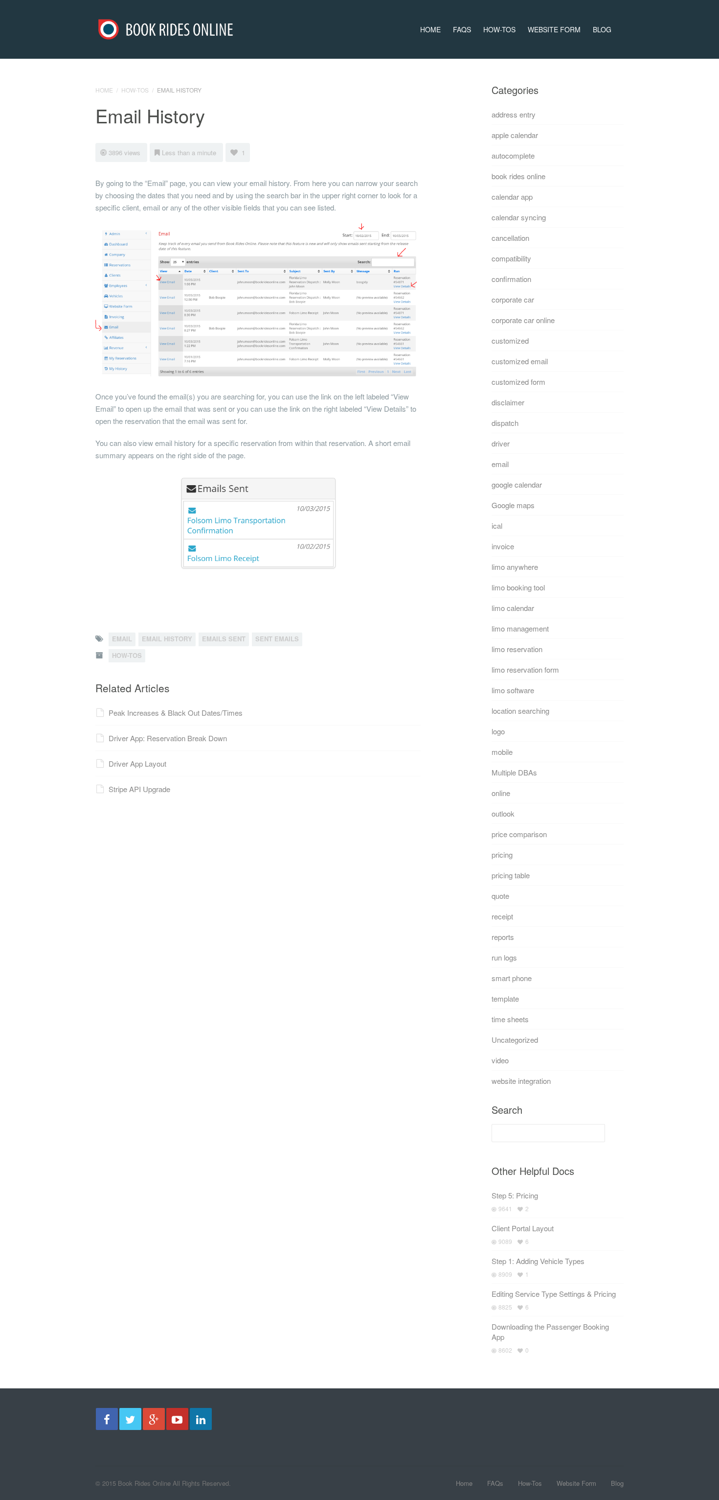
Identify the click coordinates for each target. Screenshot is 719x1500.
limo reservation (517, 649)
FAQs (462, 29)
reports (503, 937)
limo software (513, 690)
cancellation (510, 238)
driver (501, 443)
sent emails (277, 638)
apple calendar (515, 135)
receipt (502, 916)
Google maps (513, 505)
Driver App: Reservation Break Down (168, 738)
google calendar (517, 484)
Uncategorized (515, 1039)
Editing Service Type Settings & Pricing (554, 1294)
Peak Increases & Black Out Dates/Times (176, 712)
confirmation (511, 279)
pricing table (511, 875)
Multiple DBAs (514, 772)
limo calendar (513, 608)
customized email (520, 361)
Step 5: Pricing (515, 1195)
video (500, 1060)
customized (510, 340)
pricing (502, 854)
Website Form (554, 29)
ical (497, 525)
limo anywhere (515, 567)
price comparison (519, 834)
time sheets (510, 1019)
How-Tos (499, 29)
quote (500, 896)
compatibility (511, 258)
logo (498, 731)
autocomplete (513, 155)
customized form (518, 381)
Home (430, 29)
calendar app (512, 196)
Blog (602, 29)
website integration (521, 1081)
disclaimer (508, 402)
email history (167, 638)
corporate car (513, 299)
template (505, 998)
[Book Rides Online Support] (165, 26)
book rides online (518, 176)
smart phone (512, 978)
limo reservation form (525, 669)
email (122, 638)
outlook (503, 813)
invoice (503, 546)
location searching (520, 710)
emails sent (224, 638)
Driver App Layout (137, 763)
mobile (502, 752)
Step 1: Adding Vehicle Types (538, 1261)
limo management (520, 628)
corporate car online (523, 320)
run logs (504, 957)
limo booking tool (518, 587)
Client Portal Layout (523, 1228)
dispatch (505, 423)
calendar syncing (519, 217)
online (501, 793)
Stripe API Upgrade (139, 789)
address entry (514, 114)
